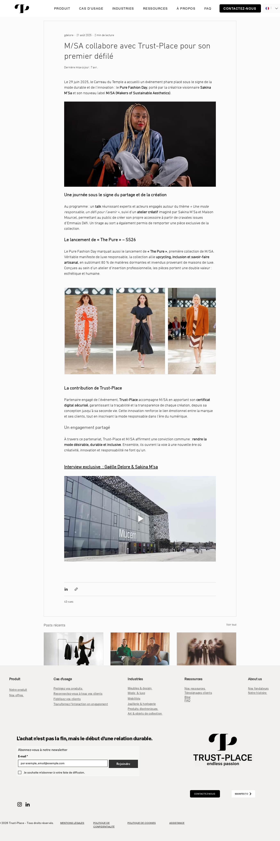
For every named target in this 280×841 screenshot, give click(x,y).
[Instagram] (20, 804)
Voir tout (231, 625)
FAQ (187, 700)
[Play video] (140, 518)
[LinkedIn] (28, 804)
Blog (187, 697)
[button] (62, 8)
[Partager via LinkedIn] (66, 589)
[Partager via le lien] (76, 589)
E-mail (23, 756)
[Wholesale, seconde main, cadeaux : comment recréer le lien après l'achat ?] (73, 649)
